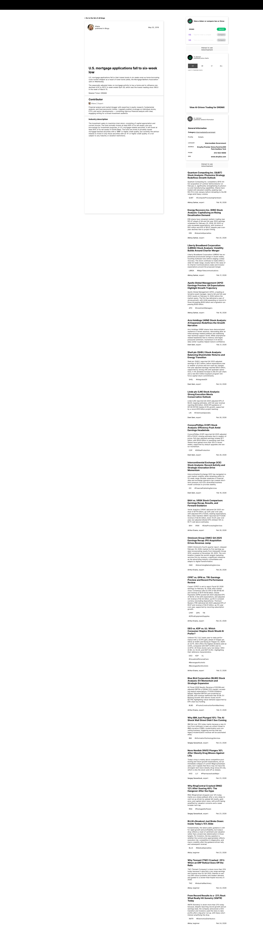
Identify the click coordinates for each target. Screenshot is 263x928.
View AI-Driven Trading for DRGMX (207, 107)
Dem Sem (191, 345)
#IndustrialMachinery (203, 883)
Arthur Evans (193, 530)
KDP (197, 656)
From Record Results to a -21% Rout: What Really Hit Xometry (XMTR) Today (207, 898)
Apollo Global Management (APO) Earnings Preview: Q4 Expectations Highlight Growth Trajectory (206, 285)
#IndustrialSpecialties (203, 233)
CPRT (191, 613)
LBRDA (191, 271)
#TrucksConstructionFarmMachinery (210, 705)
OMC (191, 565)
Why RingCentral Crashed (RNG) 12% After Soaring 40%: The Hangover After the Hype (205, 788)
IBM (190, 738)
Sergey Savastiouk (195, 743)
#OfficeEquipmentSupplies (199, 616)
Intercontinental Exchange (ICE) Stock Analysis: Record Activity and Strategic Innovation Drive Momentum (206, 466)
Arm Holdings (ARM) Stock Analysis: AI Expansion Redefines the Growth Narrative (207, 323)
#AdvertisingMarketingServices (208, 565)
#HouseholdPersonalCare (199, 659)
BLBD (191, 705)
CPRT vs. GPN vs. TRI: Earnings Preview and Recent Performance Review (205, 580)
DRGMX (104, 93)
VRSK (197, 526)
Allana (97, 26)
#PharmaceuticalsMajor (210, 774)
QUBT (191, 198)
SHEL (191, 379)
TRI (204, 613)
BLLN (191, 848)
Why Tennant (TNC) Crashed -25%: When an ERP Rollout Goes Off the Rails (206, 863)
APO (190, 308)
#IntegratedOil (201, 379)
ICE (190, 488)
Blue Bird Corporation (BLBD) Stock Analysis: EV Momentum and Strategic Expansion (206, 681)
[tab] (193, 66)
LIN (190, 413)
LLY (196, 774)
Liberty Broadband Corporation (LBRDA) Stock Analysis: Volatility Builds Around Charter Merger (205, 248)
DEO (190, 656)
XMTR (191, 919)
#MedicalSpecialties (203, 848)
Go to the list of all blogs (95, 18)
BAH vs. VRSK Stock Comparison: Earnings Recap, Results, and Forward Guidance (205, 503)
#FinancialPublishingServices (205, 488)
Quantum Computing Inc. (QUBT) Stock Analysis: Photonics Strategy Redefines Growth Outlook (206, 175)
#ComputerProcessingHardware (208, 198)
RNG (190, 809)
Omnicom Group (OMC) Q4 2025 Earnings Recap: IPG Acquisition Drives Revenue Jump (205, 540)
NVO (190, 774)
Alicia (190, 852)
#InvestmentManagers (203, 308)
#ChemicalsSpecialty (202, 413)
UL (203, 656)
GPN (198, 613)
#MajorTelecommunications (207, 271)
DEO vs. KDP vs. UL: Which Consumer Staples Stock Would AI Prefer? (206, 631)
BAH (190, 526)
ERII (190, 233)
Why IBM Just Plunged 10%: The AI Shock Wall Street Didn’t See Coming (207, 719)
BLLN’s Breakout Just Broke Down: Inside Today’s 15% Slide (206, 822)
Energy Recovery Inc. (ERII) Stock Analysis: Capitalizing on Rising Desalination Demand (205, 212)
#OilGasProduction (202, 450)
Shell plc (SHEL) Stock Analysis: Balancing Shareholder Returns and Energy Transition (206, 355)
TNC (190, 883)
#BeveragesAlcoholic (197, 662)
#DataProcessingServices (212, 526)
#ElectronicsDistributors (205, 919)
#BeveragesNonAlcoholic (198, 666)
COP (190, 450)
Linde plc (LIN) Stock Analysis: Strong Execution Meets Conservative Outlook (204, 394)
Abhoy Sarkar (193, 202)
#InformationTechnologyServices (207, 738)
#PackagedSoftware (203, 809)
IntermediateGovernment (205, 132)
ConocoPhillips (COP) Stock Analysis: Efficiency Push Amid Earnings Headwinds (204, 428)
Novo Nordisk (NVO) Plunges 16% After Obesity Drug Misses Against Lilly (206, 753)
